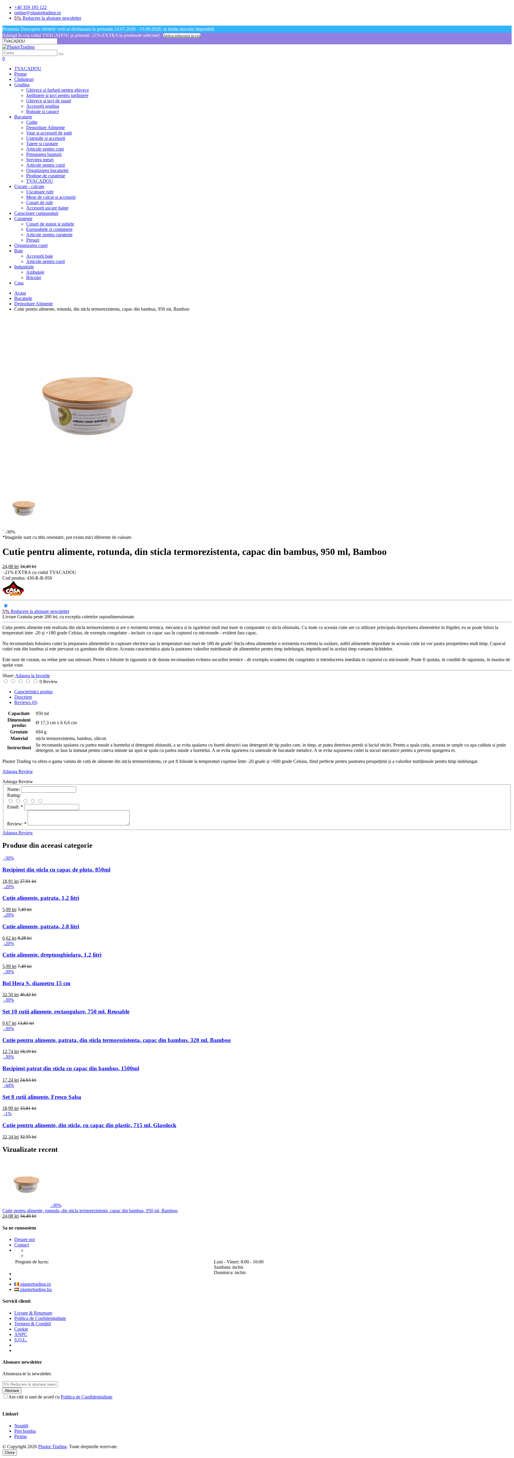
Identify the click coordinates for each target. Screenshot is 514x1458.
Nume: (13, 789)
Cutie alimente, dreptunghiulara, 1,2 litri (51, 955)
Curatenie (23, 218)
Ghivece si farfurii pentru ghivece (57, 90)
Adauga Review (17, 771)
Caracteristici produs (33, 691)
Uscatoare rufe (40, 191)
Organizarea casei (31, 245)
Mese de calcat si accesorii (51, 197)
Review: (16, 823)
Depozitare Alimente (45, 127)
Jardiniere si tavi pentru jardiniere (57, 95)
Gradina (21, 84)
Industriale (24, 266)
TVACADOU (27, 68)
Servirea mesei (40, 159)
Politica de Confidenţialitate (40, 1318)
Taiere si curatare (42, 143)
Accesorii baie (39, 256)
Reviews (25, 702)
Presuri (32, 240)
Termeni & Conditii (32, 1323)
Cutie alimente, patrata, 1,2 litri (40, 898)
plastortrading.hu (35, 1289)
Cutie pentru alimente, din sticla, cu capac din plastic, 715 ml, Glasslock (89, 1125)
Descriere (23, 697)
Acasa (20, 292)
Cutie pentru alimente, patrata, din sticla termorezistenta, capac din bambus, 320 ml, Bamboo (116, 1040)
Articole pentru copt (45, 148)
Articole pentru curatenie (49, 234)
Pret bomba (25, 1431)
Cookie (21, 1329)
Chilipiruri (24, 79)
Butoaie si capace (42, 111)
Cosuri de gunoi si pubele (50, 223)
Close (10, 1452)
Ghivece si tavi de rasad (48, 100)
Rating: (14, 795)
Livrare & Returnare (33, 1312)
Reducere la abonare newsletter (47, 18)
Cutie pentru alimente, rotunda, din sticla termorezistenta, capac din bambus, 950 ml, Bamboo (90, 1210)
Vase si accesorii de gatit (49, 132)
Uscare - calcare (29, 186)
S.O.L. (20, 1339)
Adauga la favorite (32, 675)
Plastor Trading (52, 1446)
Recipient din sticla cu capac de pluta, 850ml (56, 869)
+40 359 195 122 (30, 7)
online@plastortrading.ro (37, 12)
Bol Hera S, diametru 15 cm (36, 983)
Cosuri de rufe (39, 202)
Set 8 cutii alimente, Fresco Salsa (41, 1097)
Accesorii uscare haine (47, 207)
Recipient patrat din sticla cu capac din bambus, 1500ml (70, 1068)
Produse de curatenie (45, 175)
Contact (21, 1244)
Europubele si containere (49, 229)
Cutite (31, 122)
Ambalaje (35, 272)
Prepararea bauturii (44, 154)
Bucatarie (23, 116)
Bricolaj (33, 277)
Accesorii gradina (42, 106)
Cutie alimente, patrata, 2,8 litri (40, 926)
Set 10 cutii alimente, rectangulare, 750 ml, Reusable (65, 1011)
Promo (20, 73)
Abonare (12, 1390)
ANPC (20, 1334)
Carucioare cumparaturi (36, 213)
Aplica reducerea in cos (181, 35)
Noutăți (21, 1425)
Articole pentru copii (45, 165)
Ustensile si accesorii (45, 138)
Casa (18, 282)
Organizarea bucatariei (47, 170)
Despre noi (24, 1239)
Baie (18, 250)
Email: (15, 806)
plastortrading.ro (35, 1284)
